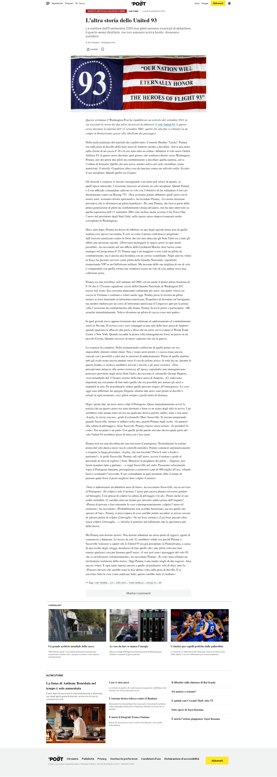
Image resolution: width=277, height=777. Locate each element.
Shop (197, 3)
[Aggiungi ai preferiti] (102, 49)
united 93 (151, 583)
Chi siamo (72, 758)
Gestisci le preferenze (124, 758)
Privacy (102, 758)
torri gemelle (136, 583)
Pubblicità (88, 758)
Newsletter (57, 3)
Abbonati (218, 3)
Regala (205, 3)
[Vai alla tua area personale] (229, 3)
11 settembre (101, 583)
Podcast (69, 3)
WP (160, 583)
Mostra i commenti (139, 593)
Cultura (133, 11)
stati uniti (121, 583)
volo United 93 (166, 124)
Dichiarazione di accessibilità (181, 758)
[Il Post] (138, 3)
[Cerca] (77, 3)
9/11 (111, 583)
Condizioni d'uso (151, 758)
